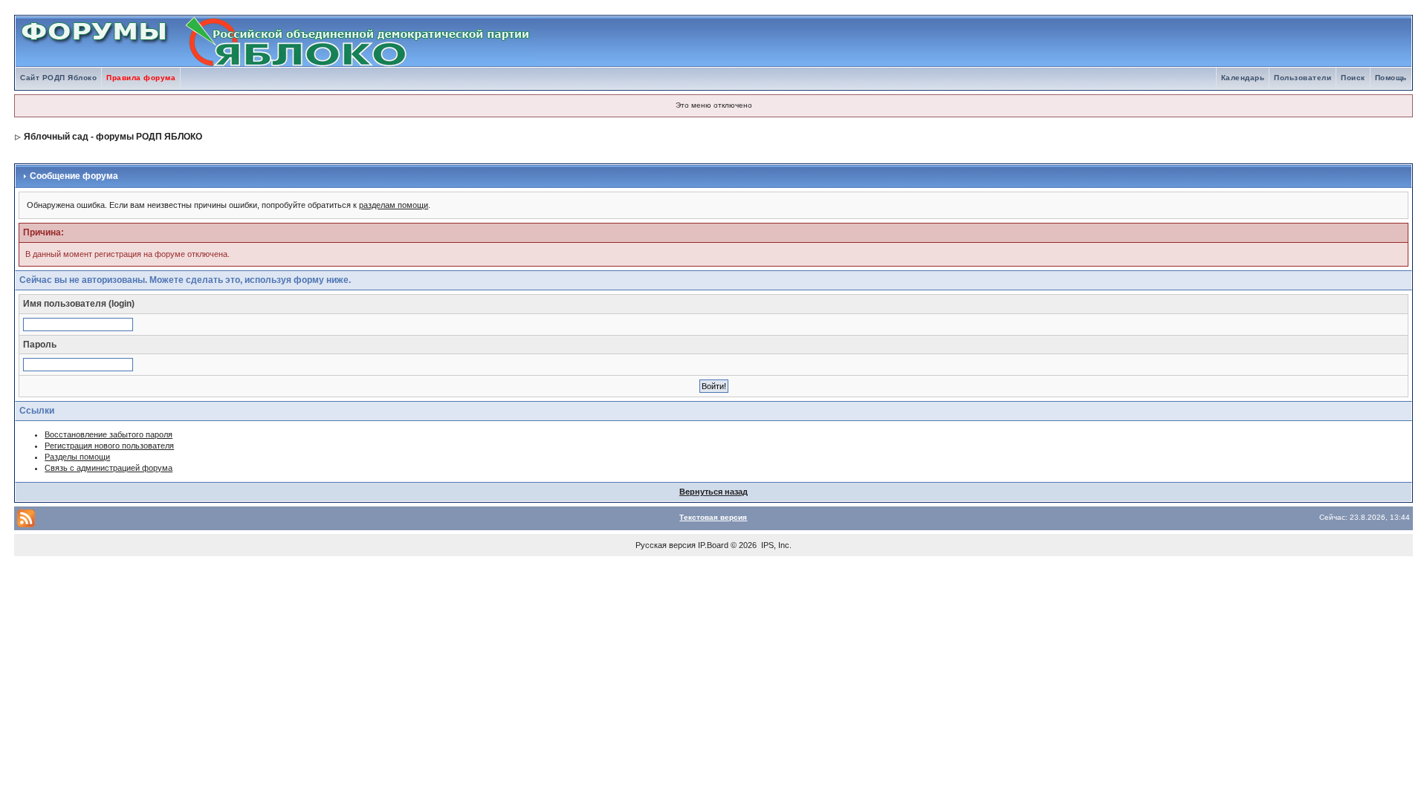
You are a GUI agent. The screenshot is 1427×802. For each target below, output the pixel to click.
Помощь (1391, 78)
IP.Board (713, 545)
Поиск (1353, 78)
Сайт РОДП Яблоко (58, 78)
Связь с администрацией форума (108, 467)
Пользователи (1302, 78)
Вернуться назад (713, 491)
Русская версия (665, 545)
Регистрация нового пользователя (109, 445)
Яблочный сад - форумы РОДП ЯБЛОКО (113, 136)
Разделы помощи (77, 456)
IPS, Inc (775, 545)
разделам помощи (393, 204)
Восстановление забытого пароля (108, 434)
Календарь (1243, 78)
